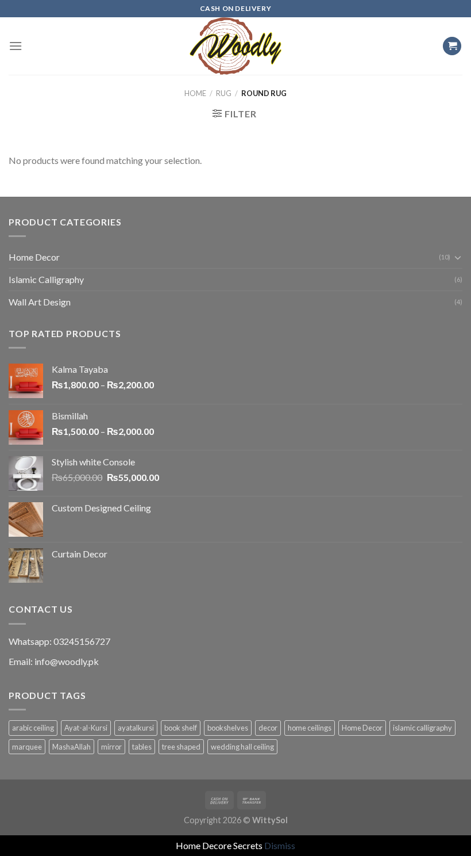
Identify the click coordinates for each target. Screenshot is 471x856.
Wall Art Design (40, 301)
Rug (223, 93)
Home (195, 93)
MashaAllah (71, 746)
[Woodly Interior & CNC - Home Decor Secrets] (235, 46)
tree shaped (181, 746)
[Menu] (15, 46)
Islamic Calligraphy (46, 279)
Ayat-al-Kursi (85, 727)
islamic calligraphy (422, 727)
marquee (27, 746)
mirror (111, 746)
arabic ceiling (33, 727)
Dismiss (279, 845)
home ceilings (309, 727)
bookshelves (227, 727)
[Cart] (452, 46)
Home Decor (34, 256)
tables (142, 746)
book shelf (180, 727)
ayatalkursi (136, 727)
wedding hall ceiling (242, 746)
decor (267, 727)
